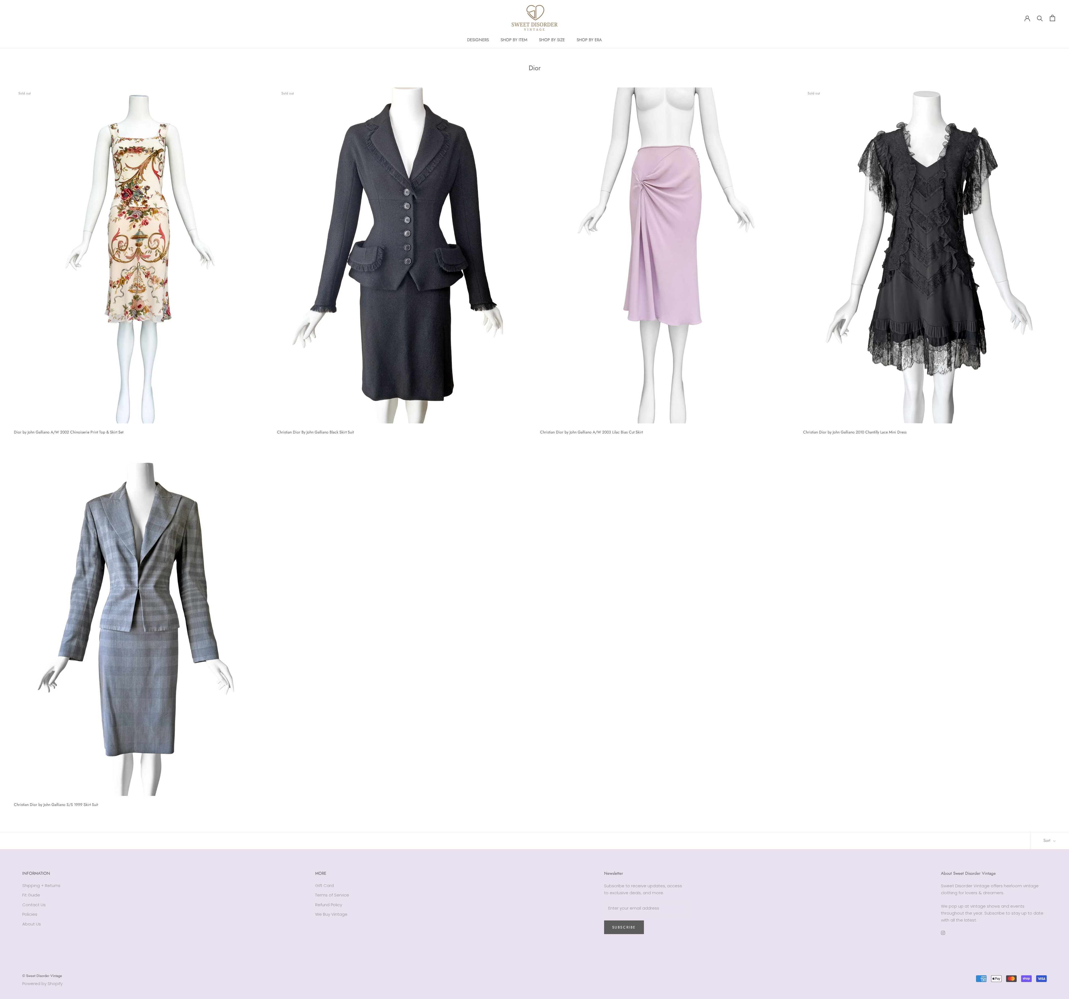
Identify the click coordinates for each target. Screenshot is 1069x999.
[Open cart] (1052, 18)
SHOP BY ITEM (514, 40)
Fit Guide (31, 895)
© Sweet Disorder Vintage (42, 975)
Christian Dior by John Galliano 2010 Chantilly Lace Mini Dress (855, 432)
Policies (29, 914)
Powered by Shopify (42, 983)
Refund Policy (328, 905)
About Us (31, 924)
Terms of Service (332, 895)
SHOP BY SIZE (552, 40)
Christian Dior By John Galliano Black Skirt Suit (315, 432)
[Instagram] (943, 932)
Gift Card (324, 885)
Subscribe (624, 927)
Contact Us (34, 905)
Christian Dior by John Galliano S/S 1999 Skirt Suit (56, 804)
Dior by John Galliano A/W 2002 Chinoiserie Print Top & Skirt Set (68, 432)
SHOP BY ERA (589, 40)
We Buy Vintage (331, 914)
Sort (1047, 840)
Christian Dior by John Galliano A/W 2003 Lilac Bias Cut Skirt (591, 432)
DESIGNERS (478, 40)
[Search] (1040, 18)
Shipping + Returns (41, 885)
